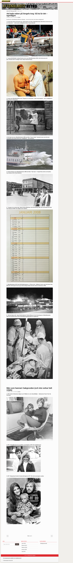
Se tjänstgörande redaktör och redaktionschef (12, 558)
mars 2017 (24, 543)
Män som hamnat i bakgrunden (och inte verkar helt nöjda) (29, 389)
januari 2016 (24, 549)
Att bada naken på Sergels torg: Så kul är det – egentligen (27, 15)
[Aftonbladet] (6, 1)
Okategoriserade (43, 543)
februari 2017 (24, 545)
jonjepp (19, 17)
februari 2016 (24, 547)
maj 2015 (23, 551)
